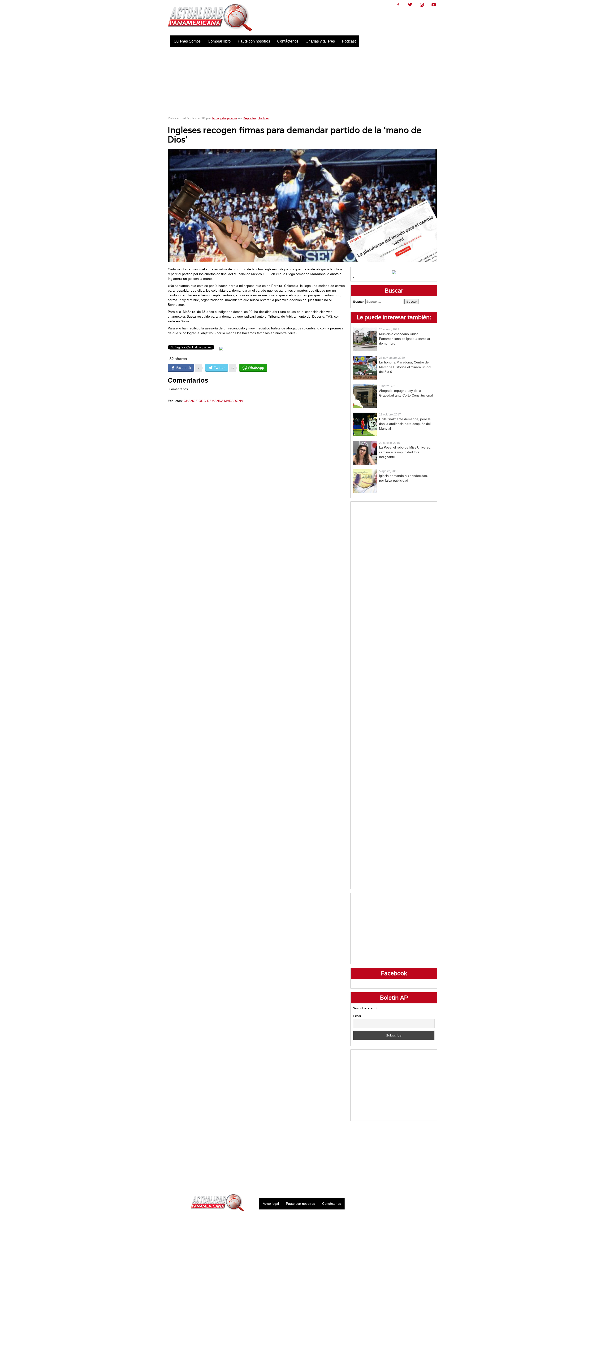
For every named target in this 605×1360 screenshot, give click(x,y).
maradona (233, 401)
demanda (215, 401)
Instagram (422, 4)
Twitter (410, 4)
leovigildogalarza (224, 118)
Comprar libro (219, 41)
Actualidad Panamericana (210, 18)
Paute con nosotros (254, 41)
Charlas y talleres (320, 41)
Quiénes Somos (187, 41)
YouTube (434, 4)
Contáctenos (287, 41)
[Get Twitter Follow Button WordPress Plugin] (221, 348)
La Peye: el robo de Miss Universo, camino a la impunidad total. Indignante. (405, 452)
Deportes (249, 118)
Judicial (263, 118)
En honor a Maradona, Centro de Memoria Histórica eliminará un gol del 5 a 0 (405, 367)
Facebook (398, 4)
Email (357, 1016)
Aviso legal (271, 1203)
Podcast (349, 41)
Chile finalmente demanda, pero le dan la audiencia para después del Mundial (405, 423)
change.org (195, 401)
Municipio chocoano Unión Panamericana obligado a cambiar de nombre (404, 338)
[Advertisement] (303, 80)
